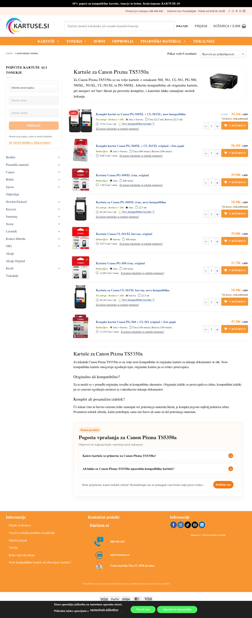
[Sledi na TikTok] (187, 524)
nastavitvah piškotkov (104, 610)
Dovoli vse (143, 609)
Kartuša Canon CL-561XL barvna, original (124, 234)
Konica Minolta (15, 239)
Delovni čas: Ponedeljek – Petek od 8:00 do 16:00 (196, 11)
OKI (9, 246)
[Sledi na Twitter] (236, 11)
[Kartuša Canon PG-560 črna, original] (80, 267)
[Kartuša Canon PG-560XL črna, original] (80, 179)
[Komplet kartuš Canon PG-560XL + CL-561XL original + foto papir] (80, 150)
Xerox (10, 224)
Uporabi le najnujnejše (177, 609)
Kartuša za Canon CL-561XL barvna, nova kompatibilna (133, 290)
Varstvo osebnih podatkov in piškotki (32, 533)
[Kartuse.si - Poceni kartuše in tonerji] (32, 26)
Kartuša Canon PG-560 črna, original (120, 263)
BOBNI (99, 41)
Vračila (13, 547)
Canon (10, 172)
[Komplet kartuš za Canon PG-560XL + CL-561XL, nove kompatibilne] (80, 121)
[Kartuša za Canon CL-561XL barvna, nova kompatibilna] (80, 297)
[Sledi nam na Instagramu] (233, 11)
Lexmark (11, 231)
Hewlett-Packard (16, 202)
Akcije (10, 253)
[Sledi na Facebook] (229, 11)
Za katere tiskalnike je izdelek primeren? (117, 128)
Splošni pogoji (18, 540)
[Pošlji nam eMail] (240, 11)
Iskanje (182, 26)
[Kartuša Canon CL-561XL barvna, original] (80, 238)
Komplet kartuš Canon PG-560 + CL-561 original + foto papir (136, 322)
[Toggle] (59, 157)
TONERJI (74, 41)
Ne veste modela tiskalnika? (30, 142)
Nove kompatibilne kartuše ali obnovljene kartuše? (40, 562)
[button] (201, 26)
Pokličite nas (223, 485)
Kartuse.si (99, 525)
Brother (10, 157)
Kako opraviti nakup (21, 555)
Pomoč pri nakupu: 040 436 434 (144, 11)
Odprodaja (12, 194)
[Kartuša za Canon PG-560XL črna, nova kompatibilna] (80, 209)
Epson (10, 187)
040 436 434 (117, 541)
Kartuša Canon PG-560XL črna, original (122, 175)
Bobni (10, 179)
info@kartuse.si (120, 555)
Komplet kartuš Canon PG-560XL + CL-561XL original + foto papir (140, 146)
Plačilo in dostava (20, 525)
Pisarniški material (161, 41)
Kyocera (11, 209)
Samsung (11, 216)
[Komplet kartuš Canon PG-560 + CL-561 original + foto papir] (80, 326)
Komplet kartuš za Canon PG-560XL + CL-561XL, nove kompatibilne (141, 114)
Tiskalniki (204, 41)
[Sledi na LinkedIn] (244, 11)
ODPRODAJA (123, 41)
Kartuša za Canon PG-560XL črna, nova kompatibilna (131, 202)
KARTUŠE (46, 41)
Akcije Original (15, 261)
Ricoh (9, 268)
